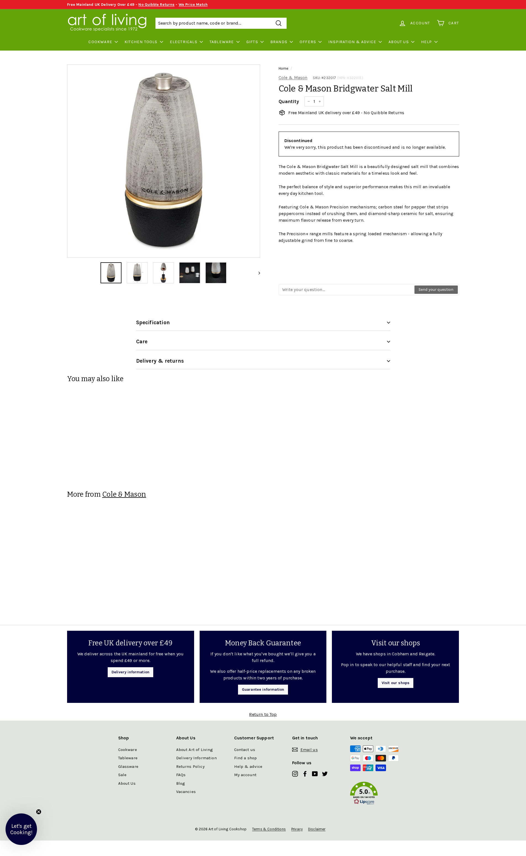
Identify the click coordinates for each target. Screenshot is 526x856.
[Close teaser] (38, 812)
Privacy (297, 829)
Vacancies (186, 791)
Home (284, 68)
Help (426, 42)
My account (245, 774)
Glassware (128, 766)
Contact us (244, 749)
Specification (153, 323)
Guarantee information (263, 689)
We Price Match (193, 4)
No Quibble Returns (156, 4)
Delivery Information (196, 757)
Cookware (100, 42)
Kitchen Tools (141, 42)
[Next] (256, 273)
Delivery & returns (160, 361)
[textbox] (346, 290)
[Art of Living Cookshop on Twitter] (325, 773)
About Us (398, 42)
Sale (122, 774)
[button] (379, 794)
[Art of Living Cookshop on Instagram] (295, 773)
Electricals (183, 42)
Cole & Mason (293, 77)
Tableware (222, 42)
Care (142, 342)
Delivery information (130, 672)
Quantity (289, 101)
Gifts (252, 42)
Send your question (436, 289)
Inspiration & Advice (352, 42)
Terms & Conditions (269, 829)
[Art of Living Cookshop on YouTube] (315, 773)
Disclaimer (317, 829)
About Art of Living (194, 749)
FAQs (181, 774)
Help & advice (248, 766)
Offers (308, 42)
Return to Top (263, 714)
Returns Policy (190, 766)
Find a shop (245, 757)
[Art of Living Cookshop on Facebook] (305, 773)
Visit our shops (395, 682)
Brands (278, 42)
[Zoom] (163, 161)
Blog (180, 783)
